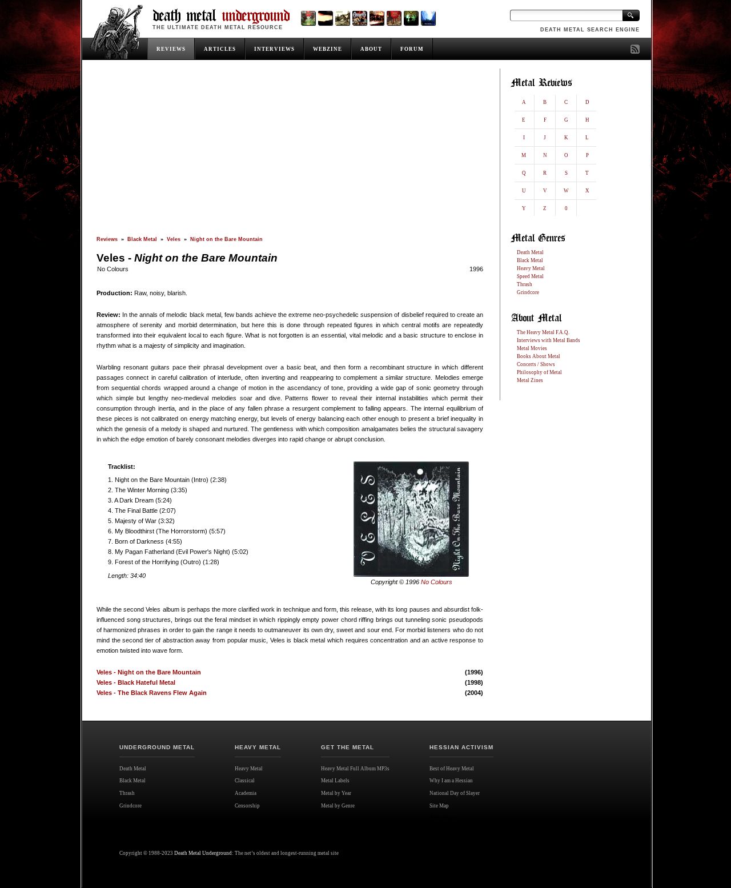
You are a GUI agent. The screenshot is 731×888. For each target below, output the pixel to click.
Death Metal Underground (203, 853)
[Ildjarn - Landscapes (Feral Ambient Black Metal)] (325, 18)
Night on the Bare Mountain (226, 239)
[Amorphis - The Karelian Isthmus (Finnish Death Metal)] (359, 18)
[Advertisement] (290, 152)
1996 (476, 269)
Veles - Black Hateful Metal (136, 682)
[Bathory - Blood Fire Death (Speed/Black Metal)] (376, 18)
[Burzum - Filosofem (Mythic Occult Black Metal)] (342, 18)
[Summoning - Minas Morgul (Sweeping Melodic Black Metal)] (428, 18)
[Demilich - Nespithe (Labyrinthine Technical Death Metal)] (394, 18)
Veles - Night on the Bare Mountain (149, 672)
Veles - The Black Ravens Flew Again (152, 692)
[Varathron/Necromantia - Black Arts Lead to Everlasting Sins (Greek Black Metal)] (308, 18)
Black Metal (142, 239)
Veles (173, 239)
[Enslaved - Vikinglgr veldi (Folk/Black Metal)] (411, 18)
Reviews (107, 239)
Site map (443, 818)
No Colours (112, 269)
